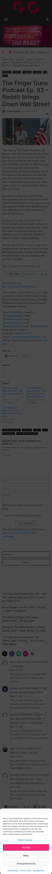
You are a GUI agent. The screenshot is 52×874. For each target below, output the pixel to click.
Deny (26, 855)
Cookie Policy (13, 870)
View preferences (26, 863)
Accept (26, 847)
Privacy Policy (26, 870)
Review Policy (39, 870)
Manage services (25, 840)
